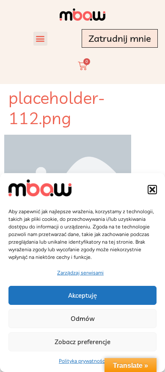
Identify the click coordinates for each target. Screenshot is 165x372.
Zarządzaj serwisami (80, 273)
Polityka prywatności (82, 361)
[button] (152, 189)
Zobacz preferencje (82, 342)
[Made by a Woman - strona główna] (82, 14)
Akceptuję (82, 295)
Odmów (83, 319)
